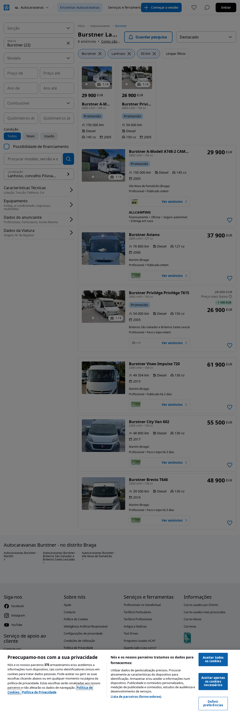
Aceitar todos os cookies (213, 659)
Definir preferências (213, 703)
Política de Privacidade (39, 692)
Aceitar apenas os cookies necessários (213, 681)
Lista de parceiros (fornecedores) (136, 697)
